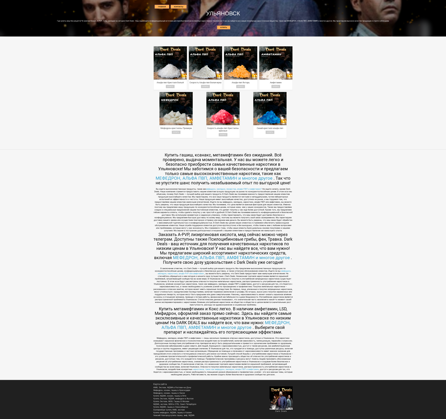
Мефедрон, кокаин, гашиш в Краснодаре (171, 390)
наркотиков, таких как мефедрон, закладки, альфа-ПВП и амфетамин (226, 369)
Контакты (178, 7)
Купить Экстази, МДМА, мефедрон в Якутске (173, 398)
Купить (223, 27)
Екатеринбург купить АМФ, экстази (169, 410)
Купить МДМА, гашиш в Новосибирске (170, 407)
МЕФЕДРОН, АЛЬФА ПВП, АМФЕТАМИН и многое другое (214, 178)
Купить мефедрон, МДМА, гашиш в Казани (172, 412)
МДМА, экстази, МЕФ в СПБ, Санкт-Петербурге (174, 404)
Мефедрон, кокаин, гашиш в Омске (169, 393)
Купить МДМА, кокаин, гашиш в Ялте (169, 396)
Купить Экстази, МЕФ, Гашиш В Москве (171, 401)
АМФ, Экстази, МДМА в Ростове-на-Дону (172, 387)
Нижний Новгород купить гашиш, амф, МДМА (173, 415)
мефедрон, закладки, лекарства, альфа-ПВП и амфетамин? (234, 189)
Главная (162, 7)
